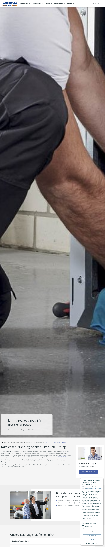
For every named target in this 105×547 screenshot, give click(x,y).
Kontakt (84, 489)
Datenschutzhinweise (87, 520)
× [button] (101, 479)
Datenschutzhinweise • (91, 488)
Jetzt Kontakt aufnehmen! (88, 471)
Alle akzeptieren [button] (91, 535)
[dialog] (91, 512)
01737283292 (62, 457)
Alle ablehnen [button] (92, 539)
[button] (52, 541)
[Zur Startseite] (9, 4)
